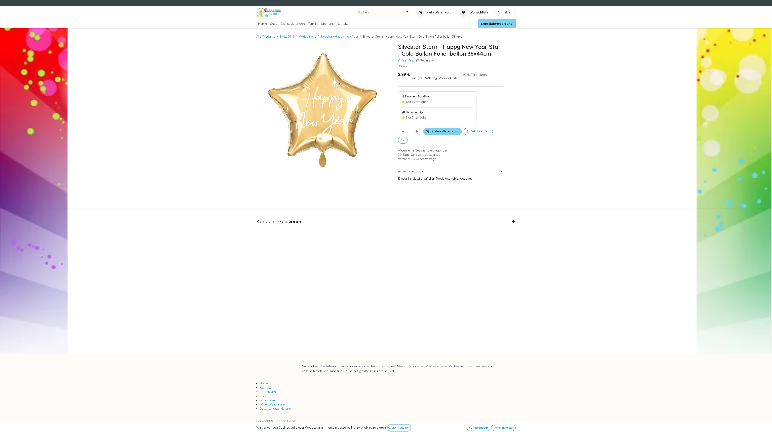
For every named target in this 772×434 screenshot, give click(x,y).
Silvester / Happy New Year (339, 36)
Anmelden (505, 12)
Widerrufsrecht (270, 400)
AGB (263, 396)
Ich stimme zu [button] (503, 427)
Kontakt (265, 387)
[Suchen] (407, 12)
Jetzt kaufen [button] (479, 131)
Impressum (268, 392)
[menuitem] (262, 24)
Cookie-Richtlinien (399, 427)
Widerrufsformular (272, 404)
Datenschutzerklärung (275, 408)
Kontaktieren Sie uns (496, 24)
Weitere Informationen (413, 171)
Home (264, 383)
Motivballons (307, 36)
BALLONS (287, 36)
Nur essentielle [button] (479, 427)
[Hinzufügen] (417, 131)
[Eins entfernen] (402, 131)
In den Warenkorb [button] (445, 131)
